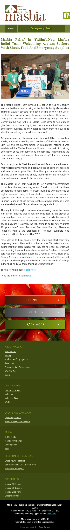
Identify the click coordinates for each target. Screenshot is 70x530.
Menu (11, 28)
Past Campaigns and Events (17, 421)
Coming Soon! (11, 445)
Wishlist (8, 402)
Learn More (34, 325)
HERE (28, 275)
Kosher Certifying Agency (16, 359)
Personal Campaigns (14, 469)
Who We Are (10, 371)
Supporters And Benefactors (17, 367)
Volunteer (34, 312)
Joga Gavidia (44, 527)
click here (31, 269)
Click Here (51, 514)
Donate (34, 300)
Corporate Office (12, 496)
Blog (7, 449)
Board (7, 375)
